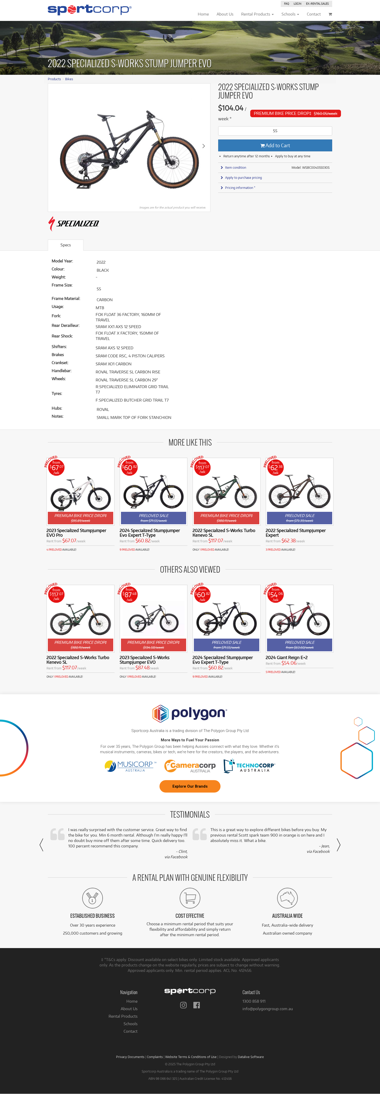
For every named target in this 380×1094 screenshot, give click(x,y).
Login (297, 3)
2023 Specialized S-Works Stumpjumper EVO (145, 660)
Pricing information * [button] (240, 188)
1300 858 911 (253, 1001)
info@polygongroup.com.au (267, 1008)
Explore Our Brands (190, 786)
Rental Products (123, 1016)
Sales (317, 3)
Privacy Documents (130, 1057)
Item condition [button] (235, 167)
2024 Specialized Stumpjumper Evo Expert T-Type (150, 533)
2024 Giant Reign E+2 (287, 657)
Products (54, 79)
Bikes (69, 79)
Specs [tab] (65, 244)
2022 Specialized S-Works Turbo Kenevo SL (224, 533)
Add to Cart (277, 145)
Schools (131, 1023)
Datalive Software (251, 1057)
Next (204, 146)
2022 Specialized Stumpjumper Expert (296, 533)
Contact (131, 1031)
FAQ (286, 3)
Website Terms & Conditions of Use (191, 1057)
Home (132, 1001)
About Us (129, 1008)
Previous (54, 146)
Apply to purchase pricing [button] (243, 177)
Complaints (155, 1057)
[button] (41, 844)
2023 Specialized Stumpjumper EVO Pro (76, 533)
